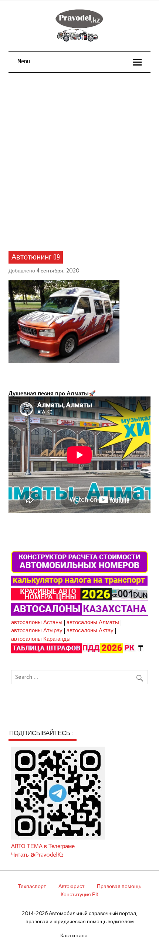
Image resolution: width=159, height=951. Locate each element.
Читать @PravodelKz (37, 854)
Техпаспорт (32, 886)
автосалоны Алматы (93, 622)
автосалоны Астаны (36, 622)
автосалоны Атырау (36, 630)
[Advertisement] (79, 156)
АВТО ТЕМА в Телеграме (43, 846)
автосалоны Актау (90, 630)
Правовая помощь (119, 886)
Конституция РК (79, 894)
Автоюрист (71, 886)
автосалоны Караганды (41, 639)
